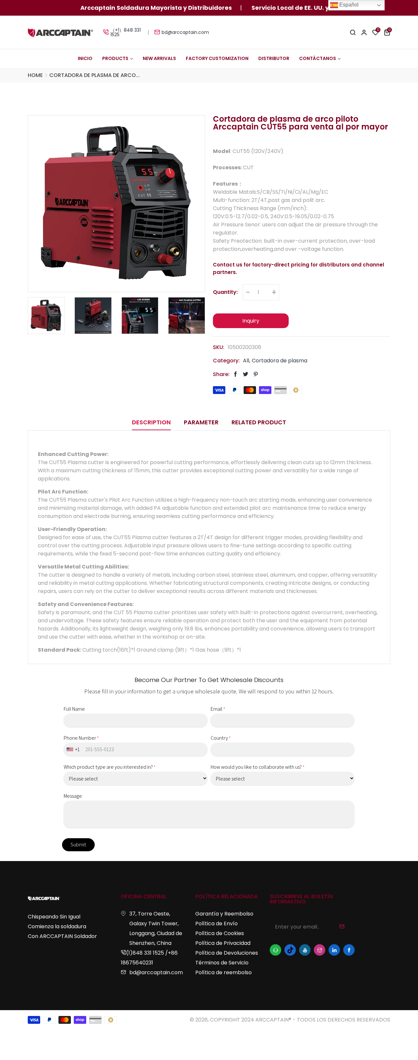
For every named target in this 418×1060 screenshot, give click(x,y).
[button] (387, 32)
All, (246, 360)
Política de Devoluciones (226, 953)
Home (35, 75)
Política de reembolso (223, 972)
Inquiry (250, 321)
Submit (78, 844)
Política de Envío (216, 923)
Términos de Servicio (222, 962)
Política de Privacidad (222, 943)
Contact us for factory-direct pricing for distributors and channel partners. (298, 268)
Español (348, 5)
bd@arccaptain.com (185, 32)
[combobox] (74, 749)
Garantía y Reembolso (224, 913)
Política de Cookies (219, 933)
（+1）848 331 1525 (125, 32)
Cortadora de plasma (279, 360)
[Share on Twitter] (245, 374)
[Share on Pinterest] (255, 374)
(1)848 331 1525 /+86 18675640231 (149, 957)
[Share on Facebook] (235, 374)
